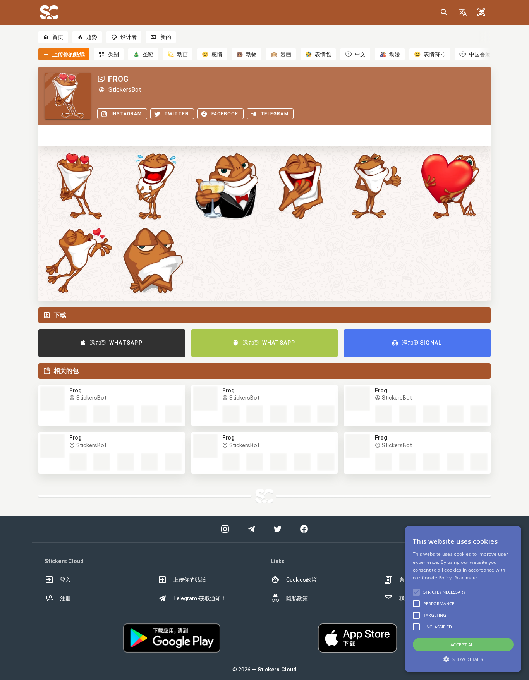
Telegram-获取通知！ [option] (199, 598)
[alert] (463, 599)
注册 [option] (65, 598)
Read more (465, 577)
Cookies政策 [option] (301, 580)
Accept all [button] (463, 644)
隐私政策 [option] (297, 598)
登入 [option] (65, 580)
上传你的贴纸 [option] (189, 580)
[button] (462, 12)
